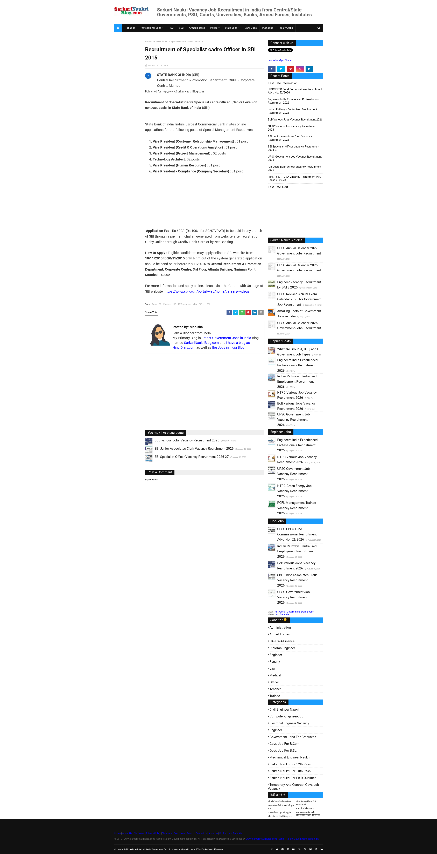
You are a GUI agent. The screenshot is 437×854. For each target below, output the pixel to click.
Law (272, 668)
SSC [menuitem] (181, 27)
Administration (280, 627)
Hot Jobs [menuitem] (130, 27)
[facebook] (272, 69)
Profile (222, 833)
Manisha (151, 65)
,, (145, 445)
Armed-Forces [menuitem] (197, 27)
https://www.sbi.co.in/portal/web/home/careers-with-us (207, 291)
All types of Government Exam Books (294, 611)
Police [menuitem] (213, 27)
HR (174, 304)
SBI (153, 41)
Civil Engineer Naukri (284, 709)
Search (190, 833)
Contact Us (201, 833)
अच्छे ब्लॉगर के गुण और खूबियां (279, 812)
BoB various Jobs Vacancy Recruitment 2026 (295, 119)
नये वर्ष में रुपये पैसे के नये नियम (279, 801)
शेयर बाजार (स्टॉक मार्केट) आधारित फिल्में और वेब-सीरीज (308, 813)
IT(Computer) (184, 304)
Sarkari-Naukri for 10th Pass (290, 771)
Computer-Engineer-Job (286, 716)
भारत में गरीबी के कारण (305, 808)
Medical (275, 675)
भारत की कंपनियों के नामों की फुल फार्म (281, 807)
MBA (195, 304)
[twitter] (281, 69)
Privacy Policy (153, 833)
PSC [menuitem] (171, 27)
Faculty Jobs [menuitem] (285, 27)
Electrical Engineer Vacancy (289, 723)
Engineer (167, 304)
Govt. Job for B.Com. (285, 744)
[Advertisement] (128, 93)
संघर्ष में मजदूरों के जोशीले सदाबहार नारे (306, 803)
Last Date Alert (282, 614)
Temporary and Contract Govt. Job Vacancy (293, 787)
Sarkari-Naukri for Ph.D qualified (293, 778)
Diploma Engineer (282, 648)
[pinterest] (290, 69)
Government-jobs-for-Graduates (293, 737)
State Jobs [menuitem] (231, 27)
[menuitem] (118, 28)
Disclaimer (138, 833)
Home (148, 41)
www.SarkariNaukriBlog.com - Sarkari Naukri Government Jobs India (282, 838)
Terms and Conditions (173, 833)
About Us (127, 833)
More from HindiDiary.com (280, 816)
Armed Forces (280, 634)
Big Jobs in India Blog (228, 347)
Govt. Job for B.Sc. (283, 750)
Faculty (275, 662)
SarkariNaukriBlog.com (201, 343)
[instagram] (300, 69)
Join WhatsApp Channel (280, 60)
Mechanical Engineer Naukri (290, 757)
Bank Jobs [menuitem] (251, 27)
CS (160, 304)
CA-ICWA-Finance (282, 641)
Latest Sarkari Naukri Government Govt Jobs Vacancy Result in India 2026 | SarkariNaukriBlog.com (177, 849)
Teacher (275, 689)
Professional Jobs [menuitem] (150, 27)
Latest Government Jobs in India (226, 338)
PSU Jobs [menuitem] (267, 27)
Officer (202, 304)
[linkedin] (309, 69)
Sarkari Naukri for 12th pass (290, 764)
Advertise (213, 833)
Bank (154, 304)
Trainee (275, 696)
